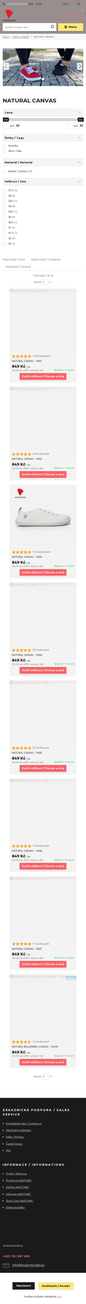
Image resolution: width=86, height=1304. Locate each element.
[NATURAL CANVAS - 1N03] (43, 516)
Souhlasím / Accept (56, 1285)
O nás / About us (16, 1173)
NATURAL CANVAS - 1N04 (27, 655)
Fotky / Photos (15, 1137)
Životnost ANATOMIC (19, 1180)
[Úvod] (18, 15)
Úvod (6, 36)
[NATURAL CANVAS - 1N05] (43, 683)
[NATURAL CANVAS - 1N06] (43, 781)
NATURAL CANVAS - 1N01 (27, 361)
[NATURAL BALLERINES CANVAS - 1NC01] (43, 976)
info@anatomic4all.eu (28, 1265)
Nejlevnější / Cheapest (46, 259)
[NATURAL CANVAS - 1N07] (43, 878)
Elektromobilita (15, 1207)
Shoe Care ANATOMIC (19, 1201)
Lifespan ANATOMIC (18, 1194)
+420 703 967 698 (16, 4)
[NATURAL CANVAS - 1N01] (43, 291)
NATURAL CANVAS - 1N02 (27, 459)
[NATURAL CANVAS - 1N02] (43, 389)
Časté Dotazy (14, 1144)
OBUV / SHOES (21, 36)
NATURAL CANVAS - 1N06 (27, 851)
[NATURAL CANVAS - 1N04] (43, 585)
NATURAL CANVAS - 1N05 (27, 753)
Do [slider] (81, 119)
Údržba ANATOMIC (17, 1187)
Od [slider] (6, 119)
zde (59, 1296)
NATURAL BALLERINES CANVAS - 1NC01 (35, 1046)
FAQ (8, 1150)
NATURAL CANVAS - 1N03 (27, 557)
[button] (6, 66)
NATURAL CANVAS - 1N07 (27, 949)
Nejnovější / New (14, 259)
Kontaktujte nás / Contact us (24, 1123)
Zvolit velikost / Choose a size (43, 376)
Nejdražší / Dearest (18, 266)
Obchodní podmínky (18, 1130)
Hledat (52, 27)
